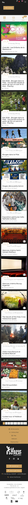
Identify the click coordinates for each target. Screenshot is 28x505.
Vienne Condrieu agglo (13, 498)
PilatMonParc (14, 442)
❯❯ (25, 423)
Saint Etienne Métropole (22, 495)
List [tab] (4, 20)
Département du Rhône (11, 492)
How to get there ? (15, 470)
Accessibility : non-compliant (14, 484)
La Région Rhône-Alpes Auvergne (14, 495)
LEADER (12, 501)
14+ (15, 423)
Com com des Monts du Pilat (5, 492)
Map (15, 435)
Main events (8, 7)
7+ (11, 423)
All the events (15, 429)
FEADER (20, 498)
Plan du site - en (14, 485)
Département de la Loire (6, 495)
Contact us (15, 466)
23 (18, 423)
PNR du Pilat (7, 498)
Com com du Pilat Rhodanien (18, 492)
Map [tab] (13, 20)
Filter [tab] (23, 20)
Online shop (15, 432)
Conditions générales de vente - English (14, 487)
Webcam (14, 438)
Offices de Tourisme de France (24, 492)
